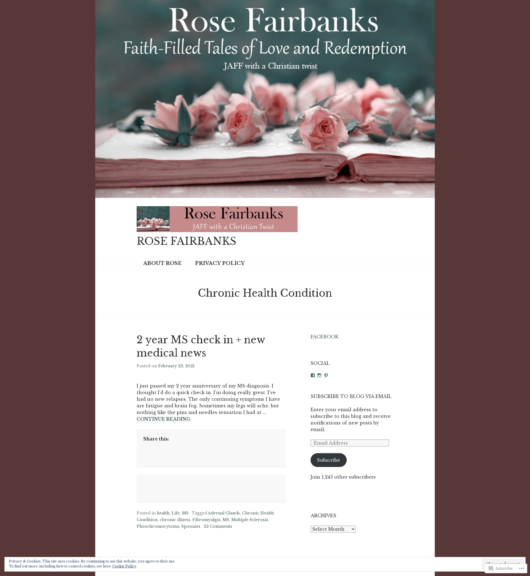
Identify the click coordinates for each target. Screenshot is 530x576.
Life (176, 513)
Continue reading (163, 419)
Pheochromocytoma (158, 526)
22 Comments (218, 526)
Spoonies (190, 526)
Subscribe (328, 460)
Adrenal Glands (224, 513)
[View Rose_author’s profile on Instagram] (319, 375)
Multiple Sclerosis (249, 519)
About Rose (162, 263)
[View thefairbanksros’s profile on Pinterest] (326, 375)
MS (185, 513)
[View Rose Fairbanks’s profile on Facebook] (313, 375)
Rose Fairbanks (186, 241)
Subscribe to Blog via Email (351, 396)
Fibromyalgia (206, 519)
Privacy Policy (220, 263)
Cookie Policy (124, 566)
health (163, 513)
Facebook (324, 336)
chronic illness (175, 519)
